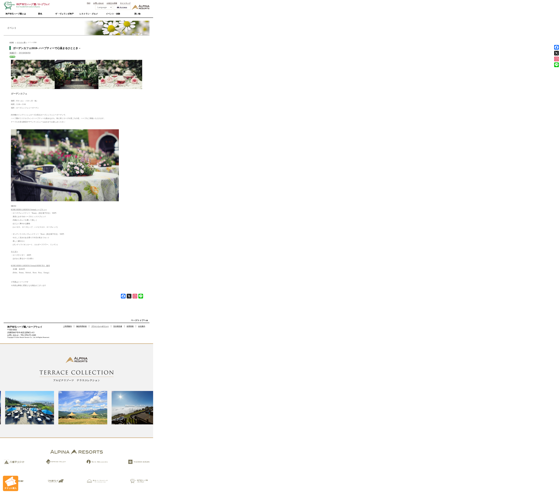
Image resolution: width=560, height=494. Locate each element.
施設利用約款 (81, 326)
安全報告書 (117, 326)
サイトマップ (125, 3)
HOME (11, 42)
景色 (40, 14)
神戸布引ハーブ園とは (16, 14)
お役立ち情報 (112, 3)
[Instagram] (556, 59)
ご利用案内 (67, 326)
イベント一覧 (21, 42)
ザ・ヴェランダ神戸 (64, 14)
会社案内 (141, 326)
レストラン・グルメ (88, 14)
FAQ (88, 3)
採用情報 (130, 326)
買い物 (137, 14)
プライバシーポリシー (100, 326)
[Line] (141, 296)
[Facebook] (123, 296)
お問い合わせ (98, 3)
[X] (129, 296)
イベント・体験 (113, 14)
